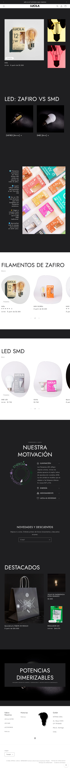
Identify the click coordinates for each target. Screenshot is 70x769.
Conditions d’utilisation (59, 762)
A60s (6, 63)
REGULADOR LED (53, 626)
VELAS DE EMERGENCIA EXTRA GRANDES (56, 595)
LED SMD (7, 723)
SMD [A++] (42, 135)
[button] (4, 6)
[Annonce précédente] (4, 2)
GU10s (36, 399)
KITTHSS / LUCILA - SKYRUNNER (19, 761)
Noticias (7, 731)
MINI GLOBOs (38, 306)
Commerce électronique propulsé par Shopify (38, 761)
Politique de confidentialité (45, 762)
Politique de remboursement (58, 760)
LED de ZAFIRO (9, 719)
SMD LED (4, 399)
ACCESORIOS (9, 727)
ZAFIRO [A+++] (13, 135)
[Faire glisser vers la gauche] (31, 318)
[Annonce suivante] (66, 2)
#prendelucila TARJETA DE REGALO (16, 626)
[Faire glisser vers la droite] (39, 318)
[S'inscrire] (49, 540)
